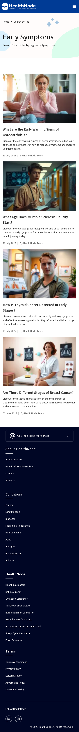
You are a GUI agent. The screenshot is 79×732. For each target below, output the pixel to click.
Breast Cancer (13, 553)
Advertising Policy (15, 683)
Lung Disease (13, 512)
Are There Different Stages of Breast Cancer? (38, 392)
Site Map (10, 480)
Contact (10, 473)
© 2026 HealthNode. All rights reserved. (51, 727)
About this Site (14, 459)
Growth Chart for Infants (19, 619)
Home (6, 22)
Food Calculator (14, 640)
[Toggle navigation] (74, 6)
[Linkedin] (8, 719)
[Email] (18, 719)
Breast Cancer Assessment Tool (23, 626)
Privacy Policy (13, 669)
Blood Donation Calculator (20, 613)
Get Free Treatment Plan (33, 436)
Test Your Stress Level (18, 606)
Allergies (10, 546)
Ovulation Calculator (17, 599)
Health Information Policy (19, 467)
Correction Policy (15, 690)
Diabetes (10, 519)
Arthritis (10, 560)
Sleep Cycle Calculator (18, 633)
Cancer (9, 505)
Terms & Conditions (16, 662)
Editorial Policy (14, 676)
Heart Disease (13, 533)
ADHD (8, 540)
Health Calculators (15, 585)
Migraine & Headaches (18, 526)
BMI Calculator (13, 592)
